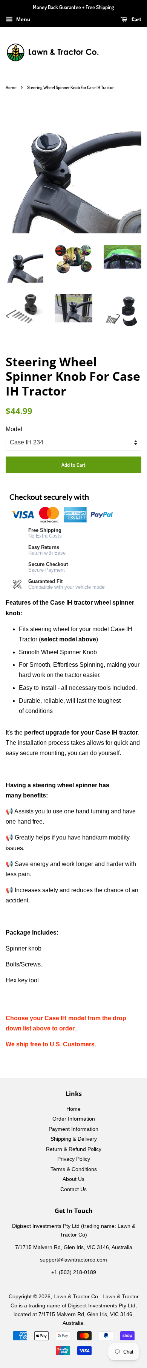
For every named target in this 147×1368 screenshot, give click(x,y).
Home (11, 87)
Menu (23, 19)
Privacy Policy (73, 1159)
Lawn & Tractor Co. (77, 1296)
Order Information (73, 1119)
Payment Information (73, 1129)
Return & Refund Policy (73, 1149)
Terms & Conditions (74, 1169)
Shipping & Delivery (74, 1139)
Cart (135, 19)
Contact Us (73, 1189)
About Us (73, 1179)
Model (14, 429)
